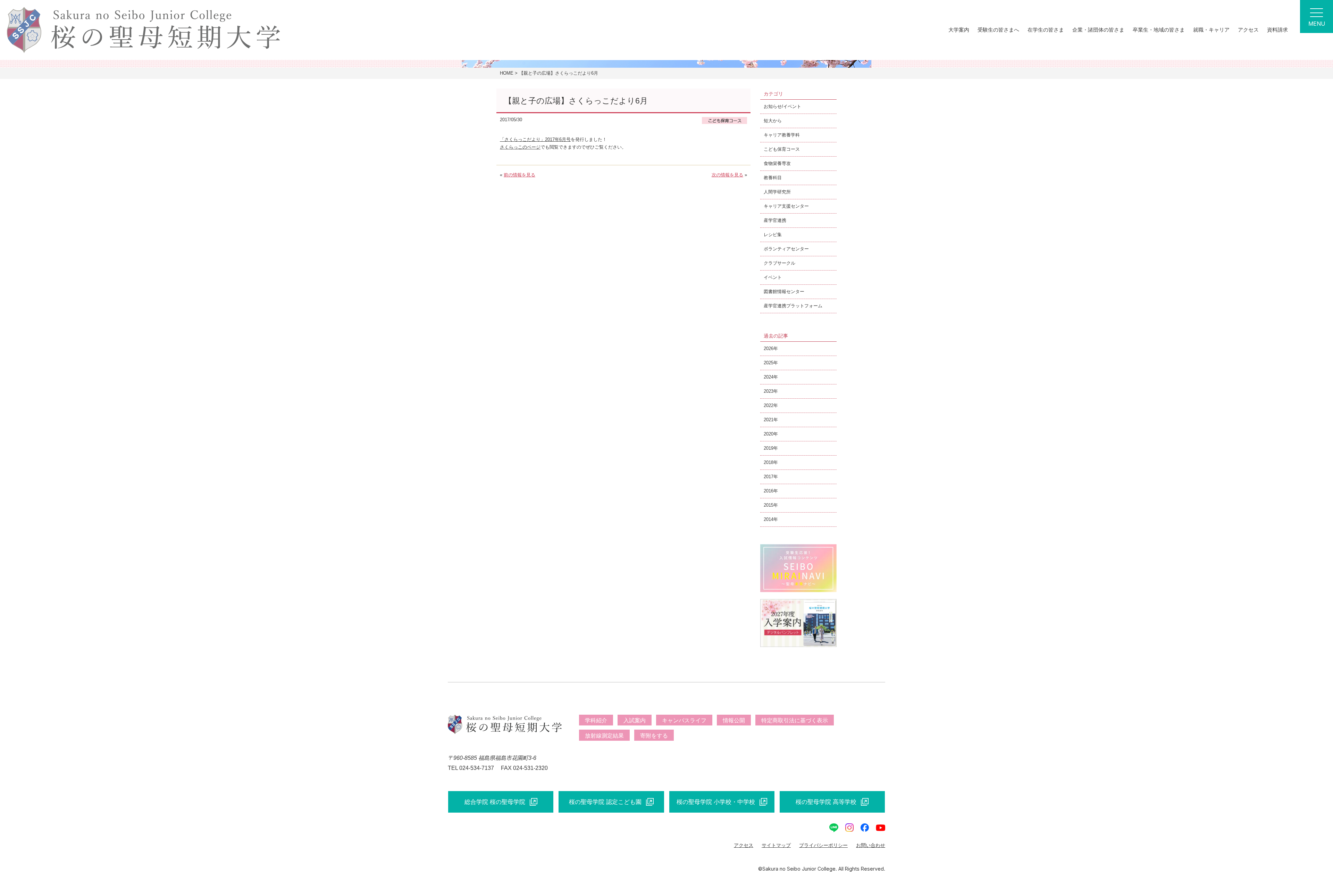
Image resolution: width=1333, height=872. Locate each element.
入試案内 (634, 720)
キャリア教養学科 (782, 135)
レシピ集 (773, 234)
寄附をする (654, 736)
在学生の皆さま (1046, 30)
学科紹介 (596, 720)
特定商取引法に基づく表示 (794, 720)
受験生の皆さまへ (998, 30)
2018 (768, 462)
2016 (768, 490)
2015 (768, 505)
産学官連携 (775, 220)
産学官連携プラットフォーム (793, 305)
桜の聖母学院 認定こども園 (605, 802)
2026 (768, 348)
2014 (768, 519)
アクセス (1248, 30)
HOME (506, 73)
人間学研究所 (777, 191)
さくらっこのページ (520, 147)
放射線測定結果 (604, 736)
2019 (768, 448)
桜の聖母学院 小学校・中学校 (716, 802)
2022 (768, 405)
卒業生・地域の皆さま (1159, 30)
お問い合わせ (870, 845)
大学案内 (958, 30)
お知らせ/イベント (782, 106)
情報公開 (734, 720)
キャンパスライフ (684, 720)
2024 (768, 377)
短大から (773, 120)
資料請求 (1277, 30)
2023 (768, 391)
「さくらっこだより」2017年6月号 (535, 139)
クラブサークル (779, 263)
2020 (768, 434)
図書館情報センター (784, 291)
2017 (768, 476)
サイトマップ (776, 845)
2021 (768, 419)
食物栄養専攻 (777, 163)
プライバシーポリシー (823, 845)
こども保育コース (782, 149)
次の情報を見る (727, 174)
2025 (768, 362)
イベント (773, 277)
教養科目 (773, 177)
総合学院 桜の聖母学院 (494, 802)
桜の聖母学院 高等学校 (826, 802)
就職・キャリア (1211, 30)
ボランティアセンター (786, 248)
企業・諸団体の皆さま (1098, 30)
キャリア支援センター (786, 206)
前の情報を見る (519, 174)
